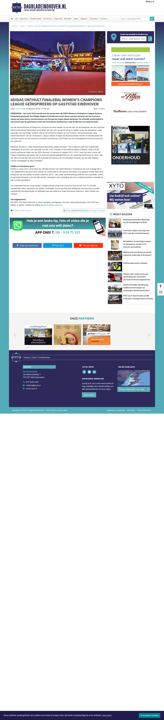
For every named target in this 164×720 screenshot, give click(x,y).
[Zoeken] (152, 19)
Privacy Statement (144, 410)
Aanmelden (89, 395)
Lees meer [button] (106, 715)
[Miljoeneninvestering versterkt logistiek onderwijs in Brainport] (115, 256)
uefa (22, 210)
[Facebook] (84, 372)
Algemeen (24, 19)
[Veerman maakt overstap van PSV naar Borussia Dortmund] (115, 234)
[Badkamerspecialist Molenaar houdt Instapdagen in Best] (115, 223)
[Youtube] (89, 372)
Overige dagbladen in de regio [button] (131, 389)
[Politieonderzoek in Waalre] (115, 266)
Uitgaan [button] (84, 19)
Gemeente (47, 19)
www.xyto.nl (31, 388)
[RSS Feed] (94, 372)
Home (14, 26)
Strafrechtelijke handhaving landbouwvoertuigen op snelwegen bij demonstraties (136, 287)
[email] (160, 292)
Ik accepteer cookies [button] (150, 715)
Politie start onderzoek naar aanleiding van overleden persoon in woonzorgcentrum (136, 277)
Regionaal (58, 19)
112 (16, 19)
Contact (103, 19)
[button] (12, 335)
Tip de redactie (90, 245)
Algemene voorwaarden (116, 410)
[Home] (11, 18)
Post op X (59, 245)
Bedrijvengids (35, 19)
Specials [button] (67, 19)
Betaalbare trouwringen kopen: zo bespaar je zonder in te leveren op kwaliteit (137, 244)
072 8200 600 (32, 382)
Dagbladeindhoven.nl (45, 6)
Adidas (102, 109)
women (28, 210)
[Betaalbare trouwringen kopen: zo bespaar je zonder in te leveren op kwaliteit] (115, 245)
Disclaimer (131, 410)
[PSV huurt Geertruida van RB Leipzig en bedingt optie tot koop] (115, 299)
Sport (76, 19)
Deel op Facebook (29, 245)
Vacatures (94, 19)
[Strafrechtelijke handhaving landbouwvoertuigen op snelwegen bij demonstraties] (115, 288)
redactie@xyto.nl (33, 385)
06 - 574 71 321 (67, 232)
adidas (16, 210)
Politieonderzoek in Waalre (135, 263)
